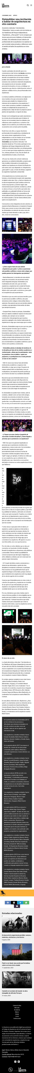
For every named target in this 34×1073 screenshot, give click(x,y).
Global (17, 1014)
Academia (17, 1010)
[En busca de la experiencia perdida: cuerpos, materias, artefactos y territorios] (17, 924)
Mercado (17, 1007)
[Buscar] (28, 5)
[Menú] (31, 5)
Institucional (17, 1018)
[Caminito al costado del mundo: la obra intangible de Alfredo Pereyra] (17, 979)
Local (17, 1016)
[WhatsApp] (26, 902)
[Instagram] (15, 1062)
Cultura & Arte (17, 1005)
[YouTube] (19, 1062)
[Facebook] (8, 902)
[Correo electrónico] (17, 906)
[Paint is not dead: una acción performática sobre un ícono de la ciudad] (17, 951)
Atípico (15, 15)
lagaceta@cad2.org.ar (14, 1056)
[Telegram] (20, 902)
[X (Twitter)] (14, 902)
